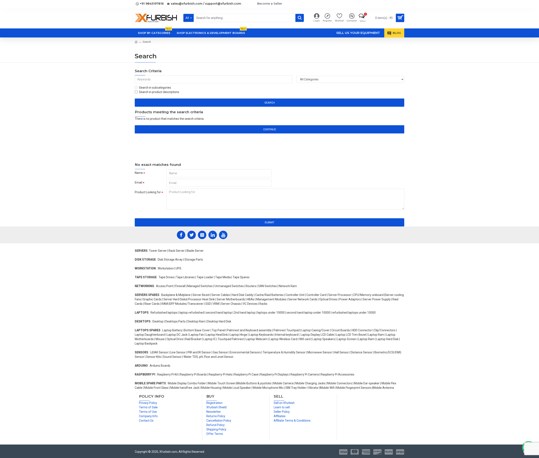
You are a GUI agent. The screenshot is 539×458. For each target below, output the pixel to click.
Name (139, 172)
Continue (269, 129)
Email (138, 182)
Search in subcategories (155, 87)
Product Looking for (148, 192)
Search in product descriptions (159, 92)
